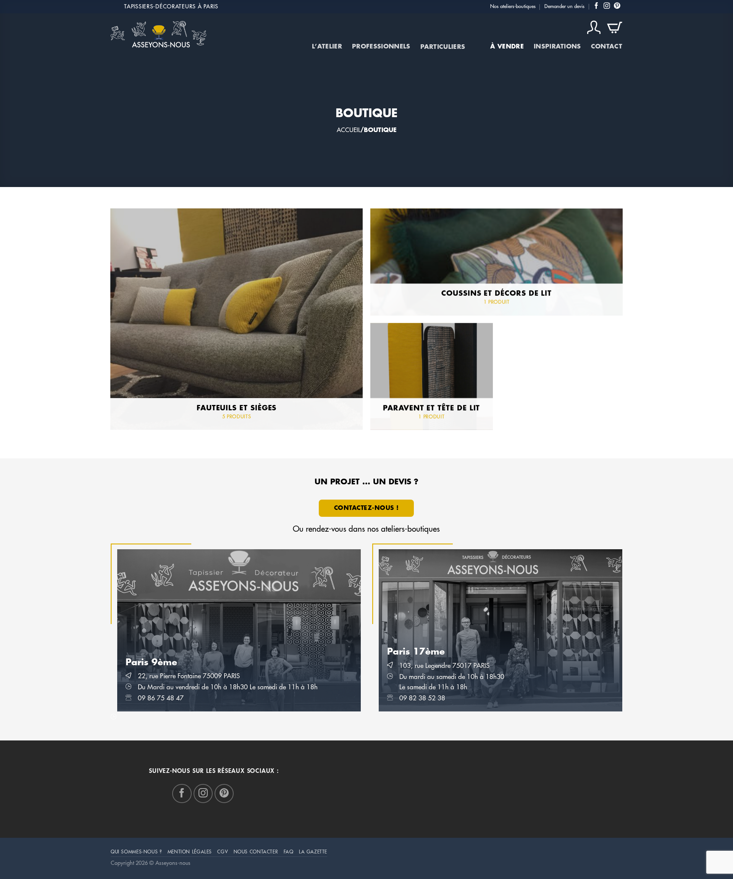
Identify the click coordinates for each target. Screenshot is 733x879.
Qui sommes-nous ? (136, 852)
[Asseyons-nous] (158, 34)
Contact (606, 47)
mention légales (190, 852)
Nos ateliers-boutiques (513, 6)
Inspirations (557, 47)
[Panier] (614, 27)
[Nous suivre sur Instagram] (607, 6)
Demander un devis (564, 6)
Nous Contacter (256, 852)
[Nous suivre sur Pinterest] (617, 6)
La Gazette (313, 852)
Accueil (348, 130)
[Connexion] (594, 27)
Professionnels (381, 47)
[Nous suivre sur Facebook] (596, 6)
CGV (222, 852)
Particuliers (442, 47)
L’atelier (327, 47)
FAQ (289, 852)
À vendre (507, 47)
